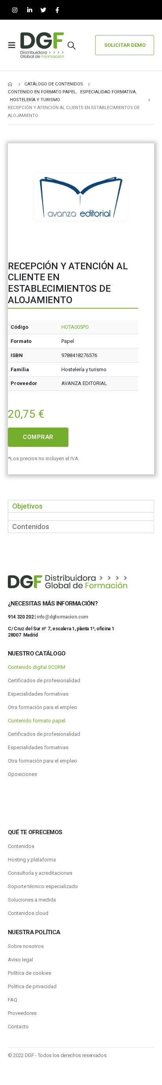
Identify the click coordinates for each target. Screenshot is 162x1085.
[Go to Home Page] (10, 84)
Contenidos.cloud (28, 913)
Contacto (18, 1026)
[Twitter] (43, 10)
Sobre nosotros (26, 946)
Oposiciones (22, 774)
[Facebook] (57, 10)
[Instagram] (15, 10)
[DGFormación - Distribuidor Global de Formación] (42, 45)
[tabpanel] (81, 516)
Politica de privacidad (32, 986)
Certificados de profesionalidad (44, 680)
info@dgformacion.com (62, 617)
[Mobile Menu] (14, 45)
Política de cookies (29, 973)
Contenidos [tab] (30, 526)
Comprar (38, 437)
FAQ (12, 1000)
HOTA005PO (75, 327)
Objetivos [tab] (27, 506)
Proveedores (22, 1013)
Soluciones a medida (32, 900)
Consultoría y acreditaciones (40, 873)
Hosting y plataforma (32, 860)
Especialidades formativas (38, 694)
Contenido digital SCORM (36, 667)
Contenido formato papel (36, 721)
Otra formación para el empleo (42, 707)
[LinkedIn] (30, 10)
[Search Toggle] (71, 45)
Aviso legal (20, 960)
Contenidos (21, 846)
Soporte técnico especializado (43, 886)
